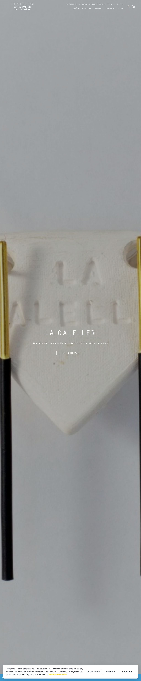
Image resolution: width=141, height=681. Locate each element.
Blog (121, 8)
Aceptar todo (93, 671)
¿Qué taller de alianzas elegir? (87, 8)
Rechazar (110, 671)
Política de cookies (58, 674)
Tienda (120, 5)
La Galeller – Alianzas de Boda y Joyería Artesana (89, 5)
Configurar (127, 671)
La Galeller (22, 4)
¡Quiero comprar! (70, 353)
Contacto (110, 8)
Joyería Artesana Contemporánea (22, 8)
